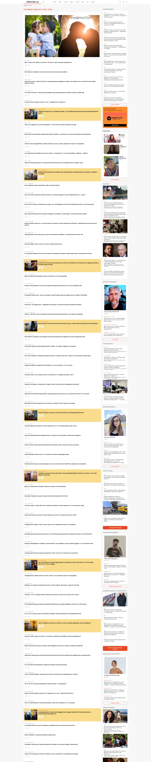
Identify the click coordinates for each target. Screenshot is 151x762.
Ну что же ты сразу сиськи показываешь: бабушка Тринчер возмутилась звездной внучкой (53, 613)
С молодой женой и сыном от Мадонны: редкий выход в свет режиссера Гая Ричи (50, 725)
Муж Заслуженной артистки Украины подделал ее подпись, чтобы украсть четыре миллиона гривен (56, 214)
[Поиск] (126, 2)
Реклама (93, 1)
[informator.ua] (33, 2)
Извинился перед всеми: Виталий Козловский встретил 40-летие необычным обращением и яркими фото (57, 655)
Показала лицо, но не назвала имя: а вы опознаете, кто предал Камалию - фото (49, 374)
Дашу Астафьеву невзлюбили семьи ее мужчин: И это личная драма (46, 276)
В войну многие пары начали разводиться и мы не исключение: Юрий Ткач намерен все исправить (55, 464)
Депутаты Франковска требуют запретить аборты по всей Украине (45, 486)
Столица (65, 1)
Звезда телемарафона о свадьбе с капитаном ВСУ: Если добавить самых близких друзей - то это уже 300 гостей (59, 543)
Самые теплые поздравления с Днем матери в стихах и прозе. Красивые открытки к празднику (54, 143)
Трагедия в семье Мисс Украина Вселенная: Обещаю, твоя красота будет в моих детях (51, 744)
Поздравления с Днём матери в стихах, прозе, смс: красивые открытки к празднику (51, 575)
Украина (54, 1)
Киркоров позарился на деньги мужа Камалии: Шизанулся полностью (46, 496)
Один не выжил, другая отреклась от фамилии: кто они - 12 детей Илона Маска (49, 693)
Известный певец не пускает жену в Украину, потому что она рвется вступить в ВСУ (50, 515)
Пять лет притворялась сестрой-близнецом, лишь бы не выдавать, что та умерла (50, 703)
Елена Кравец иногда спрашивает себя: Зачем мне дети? (42, 185)
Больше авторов (115, 179)
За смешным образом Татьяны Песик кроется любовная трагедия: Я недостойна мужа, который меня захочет (58, 253)
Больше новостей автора (115, 586)
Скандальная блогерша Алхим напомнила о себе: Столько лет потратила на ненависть (51, 553)
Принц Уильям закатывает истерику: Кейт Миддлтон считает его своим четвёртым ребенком (54, 645)
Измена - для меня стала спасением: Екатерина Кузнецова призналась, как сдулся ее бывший (54, 314)
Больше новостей (115, 104)
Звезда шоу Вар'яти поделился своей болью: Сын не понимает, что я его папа (48, 365)
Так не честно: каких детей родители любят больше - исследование (45, 683)
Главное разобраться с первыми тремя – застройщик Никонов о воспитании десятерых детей (68, 112)
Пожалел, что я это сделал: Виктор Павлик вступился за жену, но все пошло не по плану (52, 594)
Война (60, 1)
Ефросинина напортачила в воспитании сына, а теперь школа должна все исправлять (68, 323)
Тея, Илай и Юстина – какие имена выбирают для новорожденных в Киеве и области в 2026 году (54, 92)
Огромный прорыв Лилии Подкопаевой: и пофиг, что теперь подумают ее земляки (50, 346)
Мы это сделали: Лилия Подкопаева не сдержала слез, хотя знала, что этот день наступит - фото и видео (65, 563)
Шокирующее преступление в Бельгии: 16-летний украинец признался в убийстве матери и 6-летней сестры (58, 534)
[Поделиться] (26, 65)
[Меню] (43, 2)
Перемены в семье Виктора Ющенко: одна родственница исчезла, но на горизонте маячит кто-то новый (57, 393)
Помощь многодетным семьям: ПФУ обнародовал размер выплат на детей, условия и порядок (67, 173)
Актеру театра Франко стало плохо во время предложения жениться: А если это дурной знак (53, 285)
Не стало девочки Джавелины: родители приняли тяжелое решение (46, 664)
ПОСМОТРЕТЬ (115, 125)
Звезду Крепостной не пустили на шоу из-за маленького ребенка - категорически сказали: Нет (54, 234)
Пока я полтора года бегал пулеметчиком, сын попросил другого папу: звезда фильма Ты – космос (55, 195)
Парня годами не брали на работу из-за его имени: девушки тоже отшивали (64, 623)
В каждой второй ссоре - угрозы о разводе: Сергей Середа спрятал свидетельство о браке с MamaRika (56, 295)
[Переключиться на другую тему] (123, 2)
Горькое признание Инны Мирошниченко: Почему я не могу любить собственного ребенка (53, 435)
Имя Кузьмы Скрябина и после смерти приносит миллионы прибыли (46, 72)
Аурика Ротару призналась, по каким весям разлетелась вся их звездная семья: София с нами (54, 162)
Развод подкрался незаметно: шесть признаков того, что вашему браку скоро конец (51, 426)
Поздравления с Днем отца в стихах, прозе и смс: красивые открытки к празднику (50, 524)
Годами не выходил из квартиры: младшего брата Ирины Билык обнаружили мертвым (52, 384)
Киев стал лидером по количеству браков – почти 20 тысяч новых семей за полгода (50, 124)
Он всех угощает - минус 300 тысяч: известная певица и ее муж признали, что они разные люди (54, 505)
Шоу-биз (77, 1)
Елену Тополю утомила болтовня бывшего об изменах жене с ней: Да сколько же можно (52, 445)
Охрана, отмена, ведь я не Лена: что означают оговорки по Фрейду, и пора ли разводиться (53, 636)
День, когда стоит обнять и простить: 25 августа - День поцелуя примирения (48, 62)
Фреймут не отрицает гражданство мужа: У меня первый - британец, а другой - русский (52, 585)
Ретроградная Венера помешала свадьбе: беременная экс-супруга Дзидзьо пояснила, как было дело (55, 604)
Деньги (71, 1)
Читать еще (115, 339)
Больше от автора (115, 703)
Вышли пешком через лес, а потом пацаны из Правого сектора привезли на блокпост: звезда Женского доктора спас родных (61, 224)
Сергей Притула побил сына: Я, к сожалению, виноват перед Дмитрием (47, 454)
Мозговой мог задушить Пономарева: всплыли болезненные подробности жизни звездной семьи (55, 336)
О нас (87, 1)
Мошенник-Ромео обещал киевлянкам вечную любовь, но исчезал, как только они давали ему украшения (58, 134)
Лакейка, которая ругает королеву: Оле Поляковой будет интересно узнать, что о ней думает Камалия (67, 474)
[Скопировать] (28, 65)
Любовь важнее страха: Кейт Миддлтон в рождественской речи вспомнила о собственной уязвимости (64, 713)
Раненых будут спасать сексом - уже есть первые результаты (43, 244)
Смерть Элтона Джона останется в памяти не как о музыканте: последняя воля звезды (51, 754)
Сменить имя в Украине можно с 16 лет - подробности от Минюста (45, 102)
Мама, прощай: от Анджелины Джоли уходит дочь (40, 735)
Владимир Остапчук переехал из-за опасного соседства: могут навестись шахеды (50, 403)
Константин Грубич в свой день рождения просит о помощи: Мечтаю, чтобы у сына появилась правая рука (58, 355)
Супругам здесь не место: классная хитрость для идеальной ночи (61, 412)
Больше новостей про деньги (115, 648)
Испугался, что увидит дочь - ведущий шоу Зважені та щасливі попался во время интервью (53, 304)
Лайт (83, 1)
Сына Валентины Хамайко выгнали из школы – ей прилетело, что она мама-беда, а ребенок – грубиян (56, 153)
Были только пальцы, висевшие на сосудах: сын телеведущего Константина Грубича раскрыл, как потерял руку (59, 204)
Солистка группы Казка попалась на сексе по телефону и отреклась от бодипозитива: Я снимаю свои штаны (68, 263)
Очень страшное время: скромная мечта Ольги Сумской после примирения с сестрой (51, 674)
